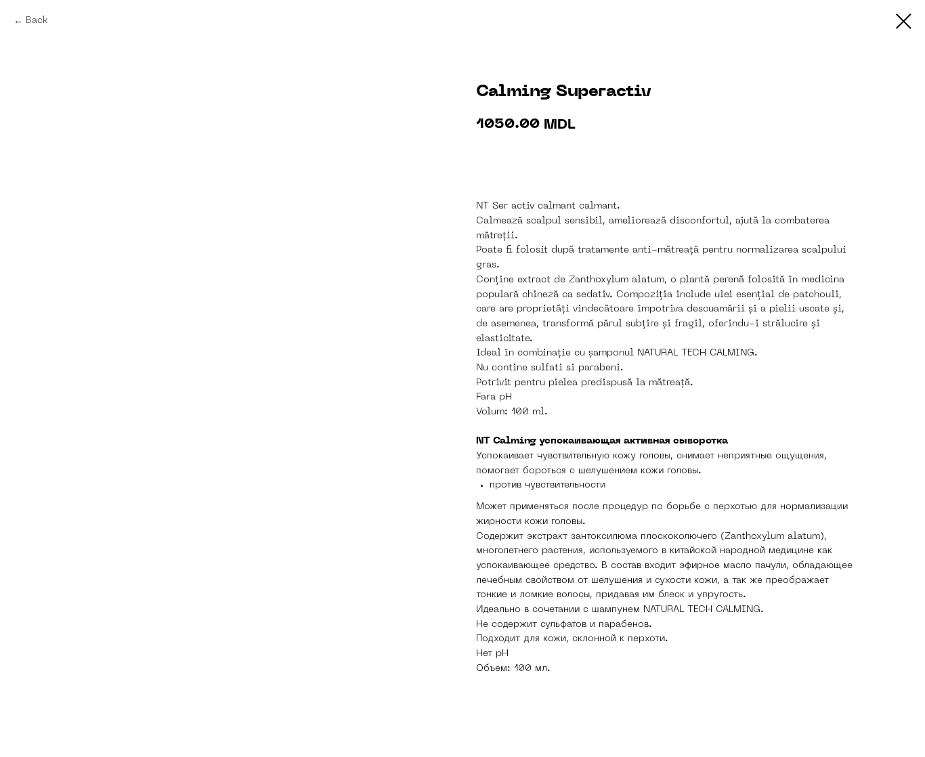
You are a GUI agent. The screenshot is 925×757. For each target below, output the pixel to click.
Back (37, 20)
